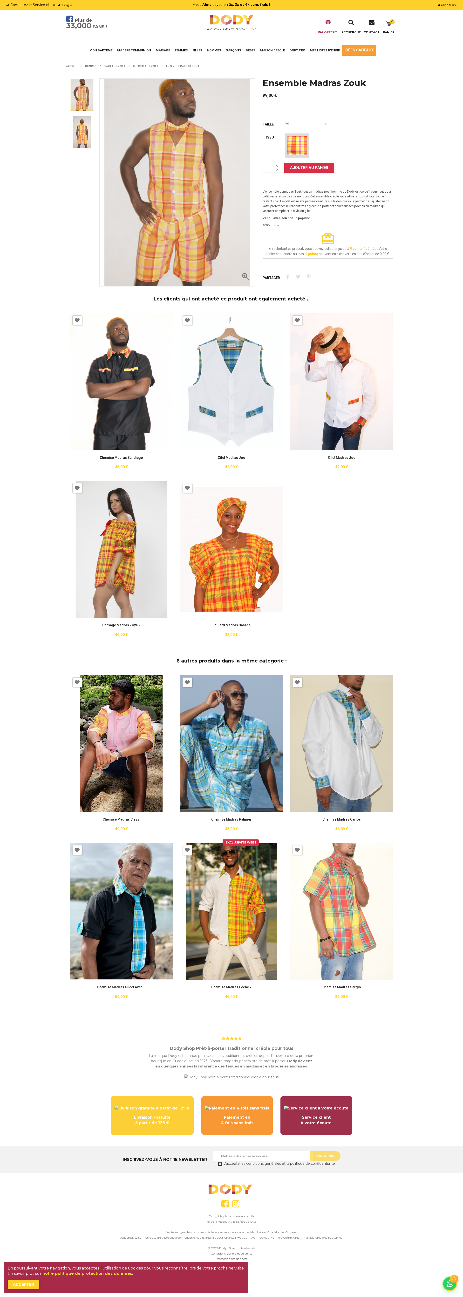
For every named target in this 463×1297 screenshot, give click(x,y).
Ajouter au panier (309, 167)
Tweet (298, 277)
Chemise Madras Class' (121, 819)
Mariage (163, 50)
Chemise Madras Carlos (341, 819)
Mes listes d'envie (325, 50)
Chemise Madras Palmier (231, 819)
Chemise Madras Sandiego (121, 458)
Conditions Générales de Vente (231, 1253)
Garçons (233, 50)
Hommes (214, 50)
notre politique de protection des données (87, 1273)
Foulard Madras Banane (231, 625)
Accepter (23, 1284)
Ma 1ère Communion (134, 50)
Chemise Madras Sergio (341, 987)
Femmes (181, 50)
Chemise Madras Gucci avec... (121, 987)
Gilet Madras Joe (231, 458)
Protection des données (231, 1259)
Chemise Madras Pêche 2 (231, 987)
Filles (197, 50)
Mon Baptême (100, 50)
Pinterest (309, 277)
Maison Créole (272, 50)
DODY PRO (297, 50)
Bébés (250, 50)
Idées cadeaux (359, 50)
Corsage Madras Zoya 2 (121, 625)
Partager (287, 277)
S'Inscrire (325, 1156)
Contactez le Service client (32, 5)
